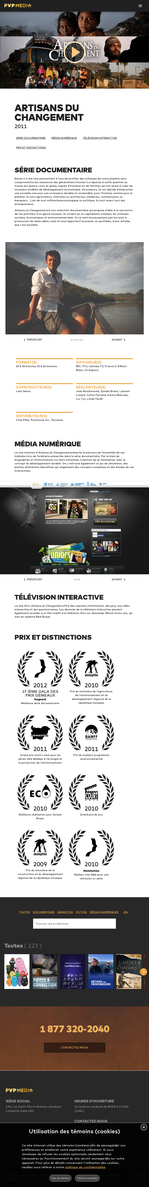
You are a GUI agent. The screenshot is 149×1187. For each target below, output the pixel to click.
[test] (144, 972)
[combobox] (74, 923)
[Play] (74, 52)
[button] (16, 971)
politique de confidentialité (85, 1167)
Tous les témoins (60, 1178)
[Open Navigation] (140, 5)
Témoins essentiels (87, 1178)
